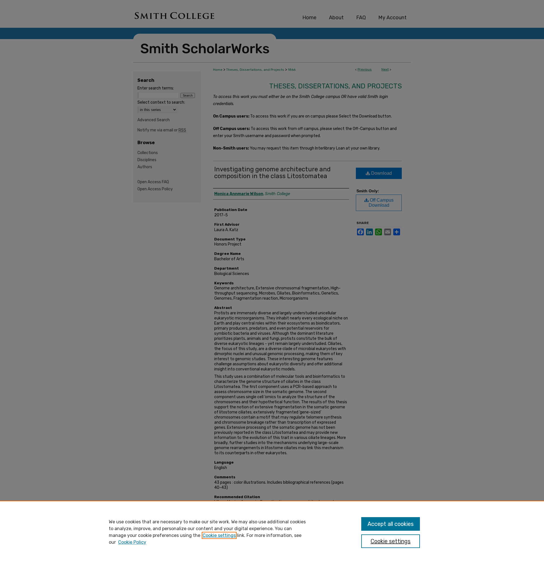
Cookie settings (219, 535)
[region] (272, 532)
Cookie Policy (132, 542)
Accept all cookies (390, 524)
